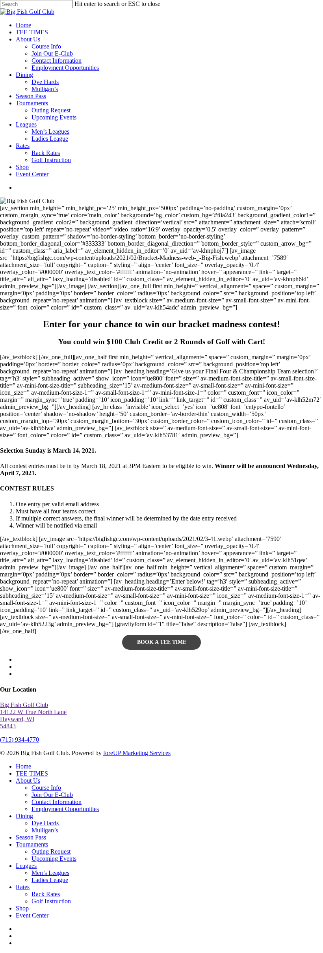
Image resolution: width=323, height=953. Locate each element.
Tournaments (32, 844)
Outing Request (51, 851)
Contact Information (57, 801)
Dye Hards (45, 823)
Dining (24, 816)
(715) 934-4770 (19, 739)
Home (23, 766)
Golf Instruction (51, 901)
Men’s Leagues (50, 872)
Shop (22, 908)
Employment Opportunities (65, 809)
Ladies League (50, 880)
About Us (28, 780)
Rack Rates (46, 894)
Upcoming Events (54, 858)
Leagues (26, 865)
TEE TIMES (32, 773)
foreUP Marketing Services (137, 753)
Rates (23, 887)
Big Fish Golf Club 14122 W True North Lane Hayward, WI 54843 (33, 715)
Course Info (46, 787)
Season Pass (31, 837)
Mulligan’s (45, 830)
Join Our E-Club (52, 794)
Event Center (32, 915)
